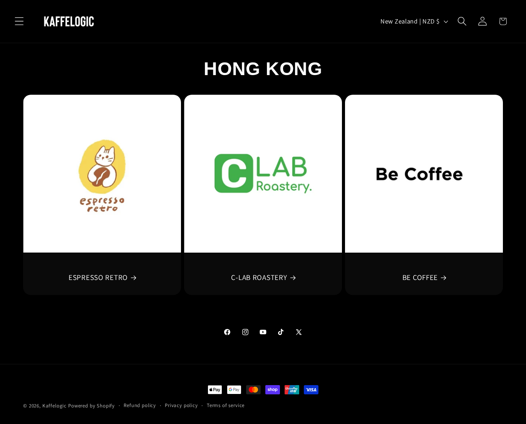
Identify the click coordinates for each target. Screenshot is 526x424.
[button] (19, 21)
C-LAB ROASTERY (259, 277)
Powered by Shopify (91, 405)
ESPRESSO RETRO (98, 277)
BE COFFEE (420, 277)
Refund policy (140, 405)
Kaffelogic (54, 405)
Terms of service (226, 405)
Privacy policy (181, 405)
